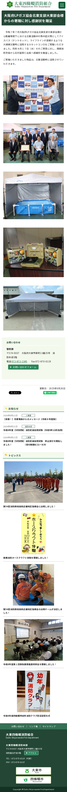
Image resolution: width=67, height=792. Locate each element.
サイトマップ (48, 726)
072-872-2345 (19, 361)
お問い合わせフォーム (24, 367)
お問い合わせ (17, 726)
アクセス (32, 752)
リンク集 (33, 726)
